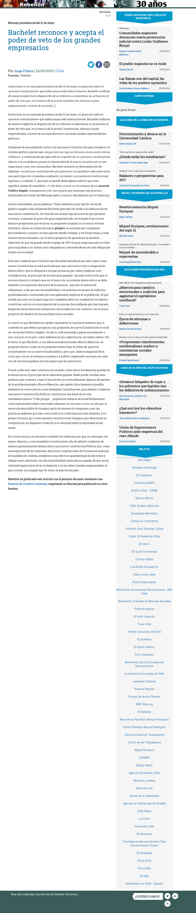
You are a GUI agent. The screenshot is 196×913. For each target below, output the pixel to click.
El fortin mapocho (144, 616)
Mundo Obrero (144, 498)
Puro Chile (144, 868)
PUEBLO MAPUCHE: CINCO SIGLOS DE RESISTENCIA (145, 16)
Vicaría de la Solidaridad (144, 796)
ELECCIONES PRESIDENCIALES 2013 (144, 269)
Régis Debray (125, 216)
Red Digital (144, 460)
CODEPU (144, 757)
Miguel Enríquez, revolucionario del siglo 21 (144, 228)
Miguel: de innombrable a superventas (138, 254)
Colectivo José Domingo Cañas (144, 528)
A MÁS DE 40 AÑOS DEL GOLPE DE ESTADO (144, 367)
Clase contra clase (144, 574)
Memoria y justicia (144, 780)
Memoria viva (144, 788)
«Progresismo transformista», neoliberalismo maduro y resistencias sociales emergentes (142, 348)
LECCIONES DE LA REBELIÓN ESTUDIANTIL (144, 119)
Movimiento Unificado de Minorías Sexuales (144, 601)
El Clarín (144, 544)
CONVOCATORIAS (144, 95)
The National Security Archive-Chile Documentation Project (144, 843)
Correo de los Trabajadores (144, 742)
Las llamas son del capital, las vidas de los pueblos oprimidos (143, 80)
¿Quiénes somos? (147, 896)
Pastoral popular (144, 609)
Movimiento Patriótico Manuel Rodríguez (144, 719)
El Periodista (144, 853)
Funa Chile (144, 624)
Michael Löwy (126, 235)
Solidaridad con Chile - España (144, 883)
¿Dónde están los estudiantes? (142, 157)
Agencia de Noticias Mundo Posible (144, 803)
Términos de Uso (89, 894)
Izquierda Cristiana (144, 681)
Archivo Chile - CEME (144, 490)
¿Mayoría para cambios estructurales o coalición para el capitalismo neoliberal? (142, 293)
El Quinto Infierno (144, 647)
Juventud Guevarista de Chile (134, 185)
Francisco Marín (127, 441)
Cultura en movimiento (144, 521)
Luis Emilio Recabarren (144, 567)
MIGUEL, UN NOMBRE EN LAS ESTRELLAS (144, 192)
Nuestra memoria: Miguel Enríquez (138, 209)
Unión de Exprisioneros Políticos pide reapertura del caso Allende (141, 431)
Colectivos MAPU (144, 483)
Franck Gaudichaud (129, 360)
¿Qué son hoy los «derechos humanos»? (140, 410)
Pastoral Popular (144, 689)
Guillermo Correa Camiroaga (133, 162)
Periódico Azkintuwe (144, 467)
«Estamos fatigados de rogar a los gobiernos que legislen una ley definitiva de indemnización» (144, 386)
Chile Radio (144, 811)
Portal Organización (144, 582)
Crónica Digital (144, 559)
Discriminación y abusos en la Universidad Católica (142, 136)
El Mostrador (144, 834)
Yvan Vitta (124, 305)
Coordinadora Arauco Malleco (134, 88)
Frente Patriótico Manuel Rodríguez (144, 727)
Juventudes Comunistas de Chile (144, 673)
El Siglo (144, 876)
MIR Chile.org (144, 704)
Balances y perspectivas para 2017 (141, 177)
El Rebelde (144, 712)
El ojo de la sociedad (144, 551)
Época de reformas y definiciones (134, 321)
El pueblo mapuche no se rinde (142, 63)
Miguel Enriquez (144, 750)
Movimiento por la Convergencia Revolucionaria (144, 664)
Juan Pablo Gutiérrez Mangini (134, 418)
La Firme (144, 818)
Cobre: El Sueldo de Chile (144, 536)
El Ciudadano (144, 475)
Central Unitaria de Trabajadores (144, 735)
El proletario (144, 639)
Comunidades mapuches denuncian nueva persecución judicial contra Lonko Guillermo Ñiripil (143, 39)
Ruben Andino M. (128, 143)
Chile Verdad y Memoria (144, 506)
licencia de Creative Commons (27, 484)
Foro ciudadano (144, 654)
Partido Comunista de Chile (144, 631)
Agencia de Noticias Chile (144, 773)
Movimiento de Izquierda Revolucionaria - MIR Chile (144, 591)
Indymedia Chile (144, 826)
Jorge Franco (23, 71)
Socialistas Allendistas (144, 513)
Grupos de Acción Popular (144, 696)
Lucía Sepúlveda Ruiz (130, 261)
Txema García (126, 69)
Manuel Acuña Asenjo (130, 328)
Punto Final (144, 860)
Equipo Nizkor (144, 765)
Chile (60, 70)
